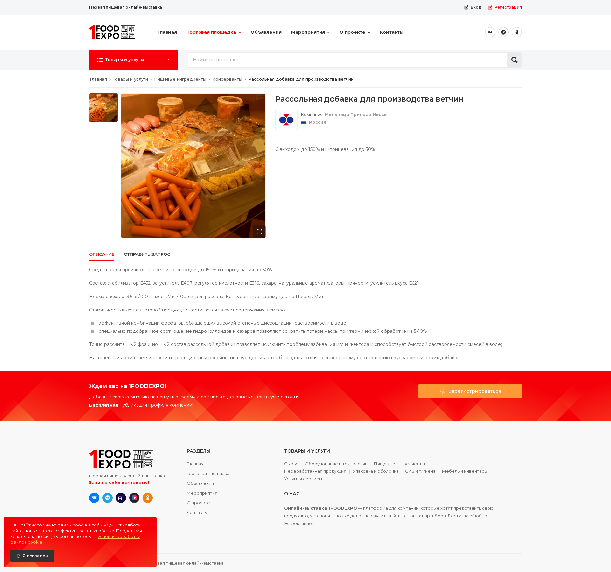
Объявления (266, 32)
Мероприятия (308, 32)
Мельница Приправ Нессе (356, 114)
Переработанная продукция (315, 471)
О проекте (352, 32)
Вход (476, 7)
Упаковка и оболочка (376, 471)
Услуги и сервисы (303, 479)
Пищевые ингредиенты (399, 464)
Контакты (392, 32)
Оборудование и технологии (336, 464)
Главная (167, 32)
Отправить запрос (147, 254)
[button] (133, 59)
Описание (101, 254)
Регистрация (508, 7)
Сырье (291, 464)
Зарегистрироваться (474, 391)
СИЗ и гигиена (420, 471)
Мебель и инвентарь (464, 471)
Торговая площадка (211, 32)
